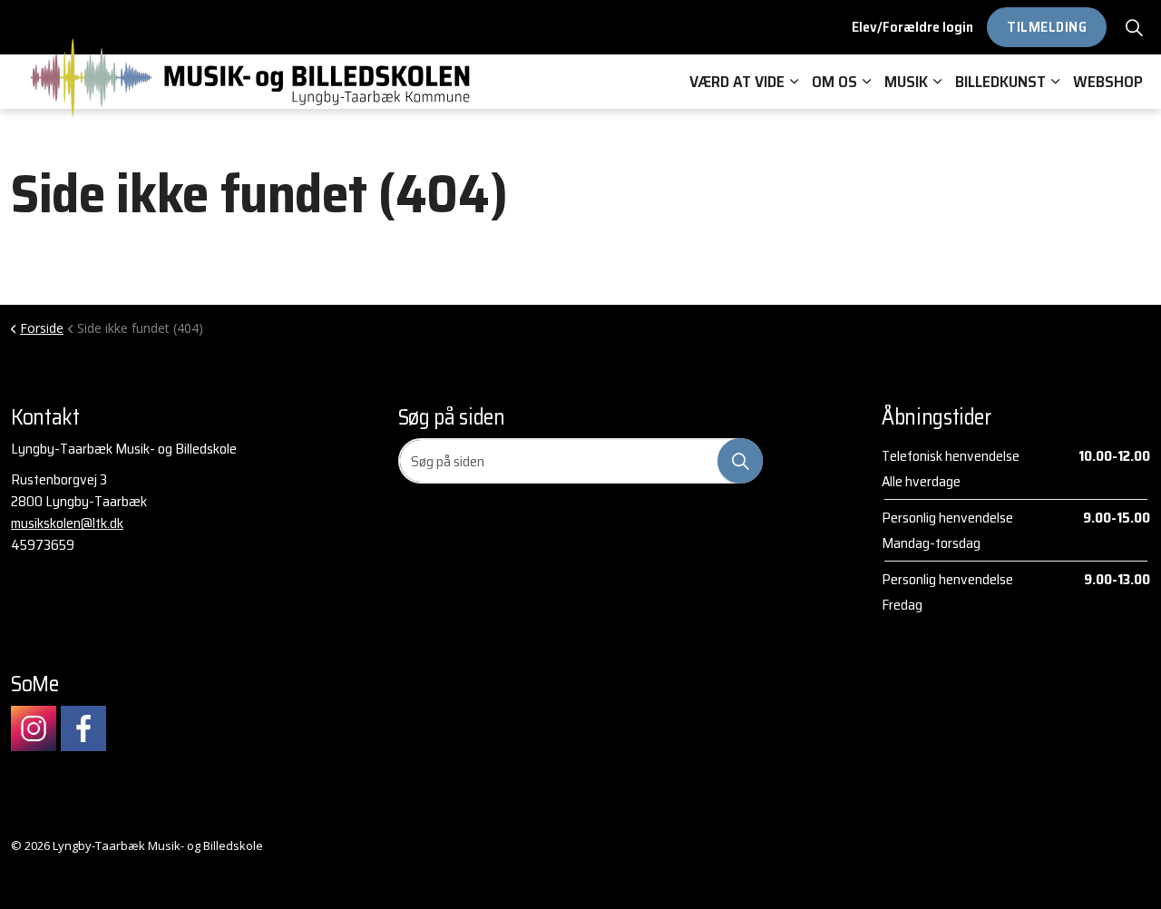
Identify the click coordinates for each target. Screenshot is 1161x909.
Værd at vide (737, 81)
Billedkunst (1000, 81)
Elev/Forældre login (912, 26)
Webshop (1108, 81)
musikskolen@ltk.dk (67, 523)
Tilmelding (1047, 26)
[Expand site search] (1134, 27)
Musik (906, 81)
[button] (740, 461)
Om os (834, 81)
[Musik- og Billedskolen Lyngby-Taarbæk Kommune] (252, 77)
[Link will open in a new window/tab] (33, 728)
